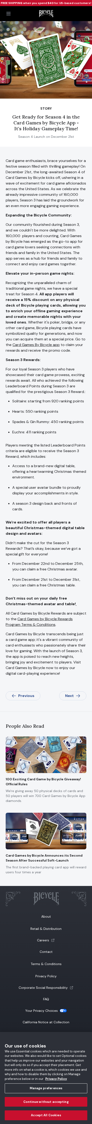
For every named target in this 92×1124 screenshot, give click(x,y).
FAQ (46, 999)
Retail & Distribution (46, 929)
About (46, 916)
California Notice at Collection (46, 1022)
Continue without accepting (45, 1102)
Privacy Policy (46, 976)
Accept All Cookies (46, 1115)
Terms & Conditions (46, 964)
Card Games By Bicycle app (36, 344)
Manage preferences (46, 1088)
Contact (46, 952)
